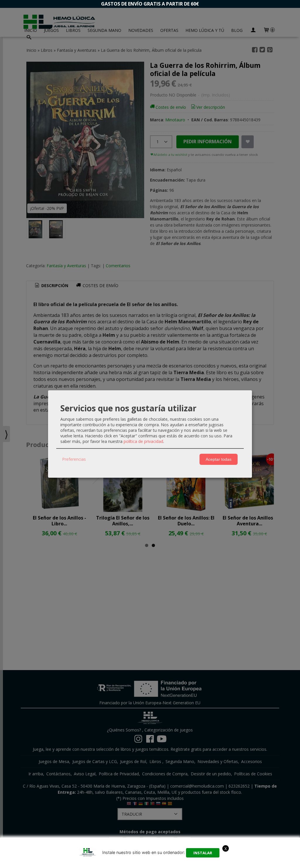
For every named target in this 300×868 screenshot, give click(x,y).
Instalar (202, 852)
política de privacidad (143, 441)
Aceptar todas (218, 459)
